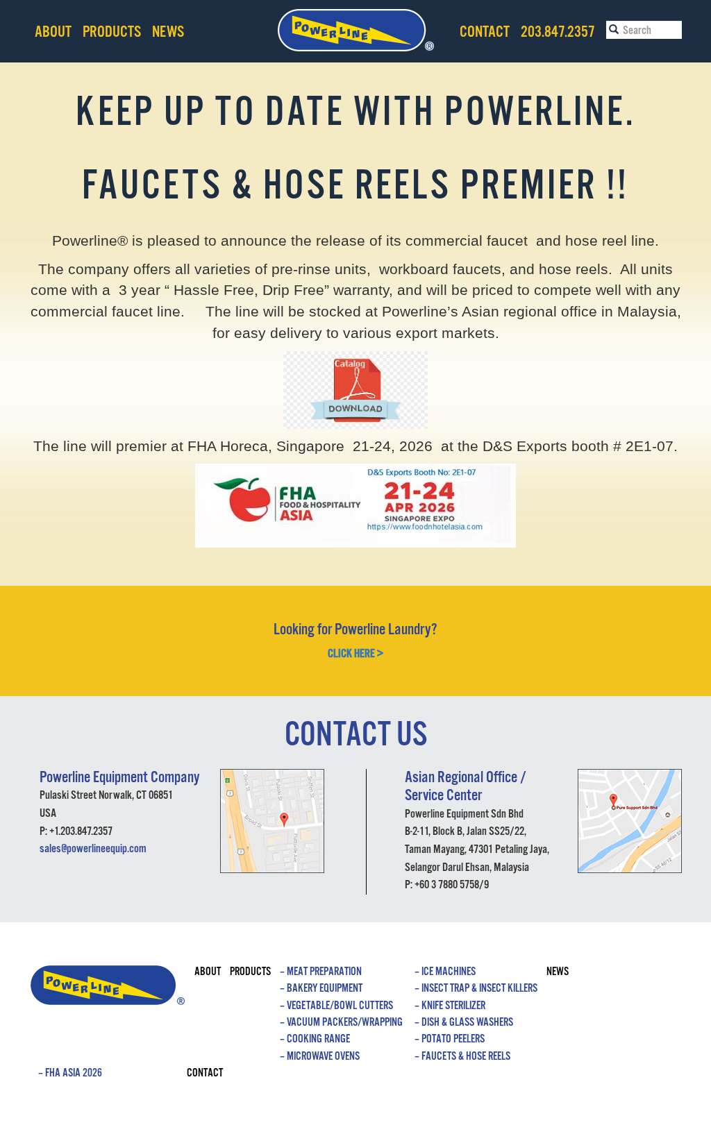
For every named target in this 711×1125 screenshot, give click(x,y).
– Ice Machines (445, 972)
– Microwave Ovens (320, 1056)
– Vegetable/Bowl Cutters (336, 1006)
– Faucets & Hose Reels (462, 1056)
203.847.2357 (558, 32)
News (168, 32)
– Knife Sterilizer (450, 1006)
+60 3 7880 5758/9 (452, 885)
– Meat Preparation (321, 972)
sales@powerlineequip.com (93, 849)
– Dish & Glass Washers (464, 1022)
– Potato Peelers (450, 1039)
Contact (485, 32)
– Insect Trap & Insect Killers (476, 988)
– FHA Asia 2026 (70, 1073)
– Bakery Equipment (321, 988)
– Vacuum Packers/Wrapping (341, 1022)
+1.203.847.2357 (80, 831)
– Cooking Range (315, 1039)
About (53, 32)
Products (112, 32)
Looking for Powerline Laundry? (355, 630)
